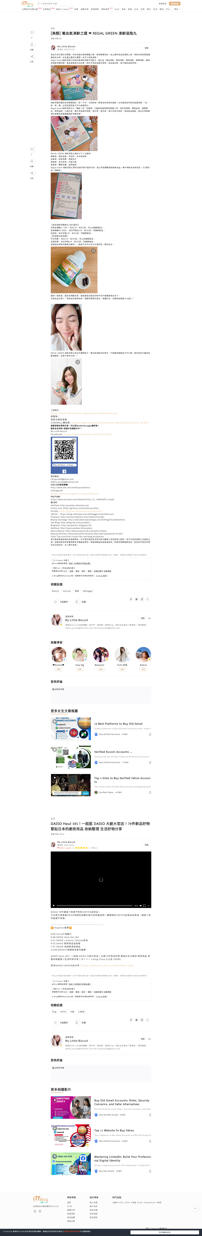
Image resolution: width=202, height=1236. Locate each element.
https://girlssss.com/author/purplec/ (81, 508)
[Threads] (31, 192)
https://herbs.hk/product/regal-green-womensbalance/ (84, 413)
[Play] (54, 905)
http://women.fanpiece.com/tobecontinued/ (82, 516)
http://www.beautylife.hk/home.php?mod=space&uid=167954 (92, 533)
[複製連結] (31, 199)
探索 (76, 9)
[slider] (94, 905)
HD (148, 905)
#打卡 (127, 1202)
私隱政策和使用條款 (72, 1231)
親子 (149, 9)
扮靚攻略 (97, 571)
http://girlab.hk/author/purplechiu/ (81, 510)
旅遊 (130, 9)
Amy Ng (80, 665)
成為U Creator (62, 9)
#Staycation (149, 1202)
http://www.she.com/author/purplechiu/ (70, 487)
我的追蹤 (94, 1213)
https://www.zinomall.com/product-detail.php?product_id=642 (110, 422)
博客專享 (105, 9)
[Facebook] (31, 179)
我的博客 (94, 1217)
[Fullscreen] (144, 905)
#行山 (121, 1202)
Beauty (55, 590)
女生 (136, 9)
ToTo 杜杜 (122, 665)
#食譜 (133, 1202)
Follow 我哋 (101, 575)
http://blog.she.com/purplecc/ (76, 522)
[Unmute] (141, 905)
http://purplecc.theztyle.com (74, 505)
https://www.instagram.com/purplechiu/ (75, 493)
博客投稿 (71, 1221)
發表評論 (58, 689)
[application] (101, 879)
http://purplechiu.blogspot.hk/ (76, 525)
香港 (77, 590)
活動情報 (107, 571)
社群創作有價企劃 (30, 9)
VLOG (116, 9)
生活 (155, 9)
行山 (168, 9)
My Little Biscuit (66, 46)
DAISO (63, 1011)
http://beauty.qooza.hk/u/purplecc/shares (86, 530)
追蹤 (146, 47)
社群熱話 (47, 9)
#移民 (159, 1202)
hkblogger (88, 590)
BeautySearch (101, 665)
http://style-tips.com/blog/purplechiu (85, 536)
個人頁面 (94, 1202)
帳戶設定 (94, 1206)
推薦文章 (85, 9)
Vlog (54, 1011)
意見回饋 (71, 1217)
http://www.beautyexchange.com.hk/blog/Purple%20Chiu (96, 519)
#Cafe (140, 1202)
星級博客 (95, 9)
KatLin (143, 665)
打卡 (65, 571)
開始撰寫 (175, 3)
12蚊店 (81, 1011)
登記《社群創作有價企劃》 (80, 563)
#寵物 (115, 1202)
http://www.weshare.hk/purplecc (76, 528)
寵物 (162, 9)
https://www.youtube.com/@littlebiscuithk (108, 965)
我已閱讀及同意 (164, 1232)
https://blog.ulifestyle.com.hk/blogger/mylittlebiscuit (87, 514)
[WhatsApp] (31, 185)
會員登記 (163, 3)
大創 (72, 1011)
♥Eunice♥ (58, 665)
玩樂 (143, 9)
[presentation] (50, 655)
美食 (124, 9)
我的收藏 (94, 1209)
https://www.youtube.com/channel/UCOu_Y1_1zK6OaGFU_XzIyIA (82, 499)
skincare (67, 590)
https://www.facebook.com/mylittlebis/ (88, 434)
